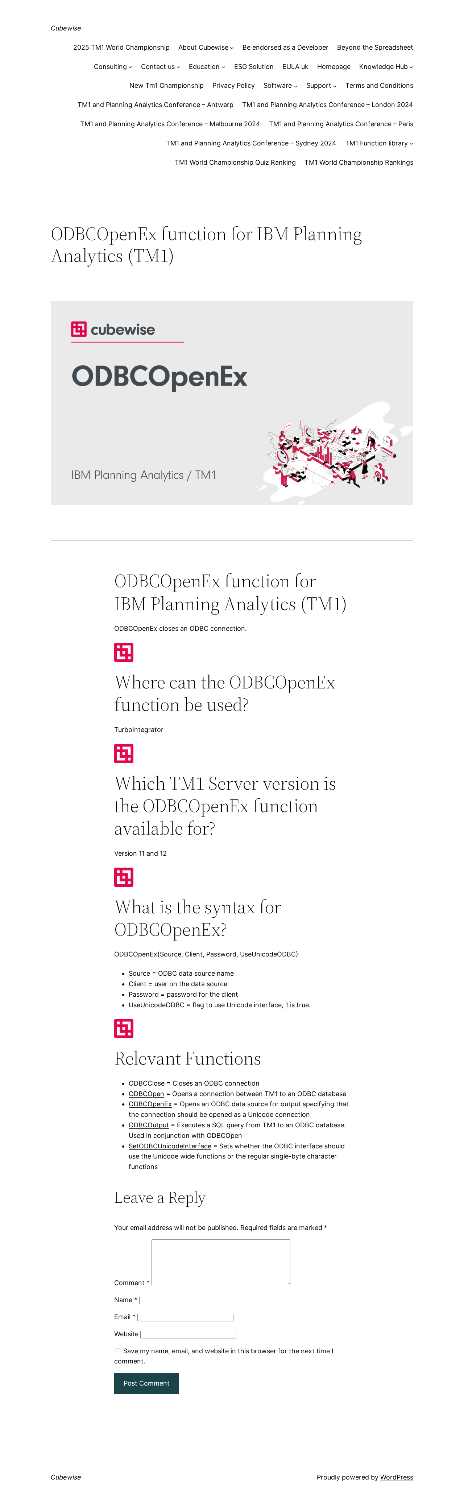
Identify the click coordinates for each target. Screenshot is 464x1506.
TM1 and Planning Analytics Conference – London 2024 (327, 104)
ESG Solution (254, 66)
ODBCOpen (146, 1094)
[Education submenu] (223, 67)
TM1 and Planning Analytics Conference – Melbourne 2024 (170, 124)
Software (278, 85)
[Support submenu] (335, 86)
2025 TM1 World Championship (121, 47)
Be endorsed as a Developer (285, 47)
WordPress (396, 1477)
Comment (132, 1283)
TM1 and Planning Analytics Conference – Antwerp (155, 104)
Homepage (334, 66)
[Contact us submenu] (179, 67)
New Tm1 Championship (166, 85)
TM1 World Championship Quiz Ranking (235, 162)
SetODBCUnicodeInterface (170, 1146)
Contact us (158, 66)
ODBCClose (147, 1083)
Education (204, 66)
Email (125, 1317)
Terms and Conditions (379, 85)
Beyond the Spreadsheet (375, 47)
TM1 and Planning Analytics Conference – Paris (341, 124)
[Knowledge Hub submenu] (411, 67)
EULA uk (295, 66)
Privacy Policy (233, 85)
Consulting (110, 66)
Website (126, 1334)
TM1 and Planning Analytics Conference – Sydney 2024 (251, 143)
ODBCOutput (149, 1125)
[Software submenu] (296, 86)
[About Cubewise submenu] (232, 48)
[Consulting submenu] (130, 67)
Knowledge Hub (383, 66)
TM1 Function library (376, 143)
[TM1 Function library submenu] (411, 143)
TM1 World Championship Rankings (358, 162)
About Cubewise (203, 47)
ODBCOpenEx (150, 1104)
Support (318, 85)
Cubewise (66, 28)
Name (125, 1300)
